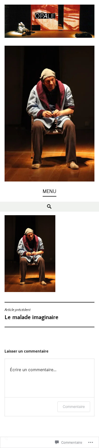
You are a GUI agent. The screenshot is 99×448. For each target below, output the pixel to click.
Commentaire (74, 406)
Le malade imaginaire (31, 314)
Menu (49, 191)
